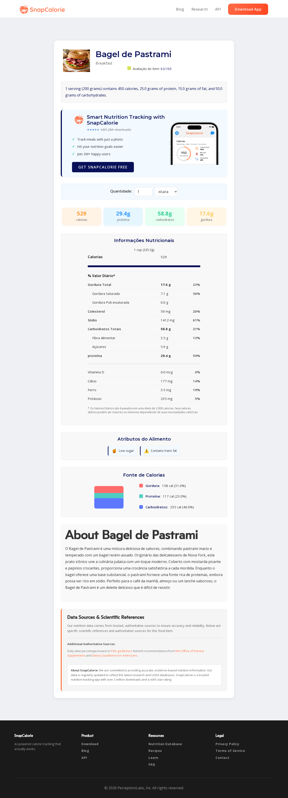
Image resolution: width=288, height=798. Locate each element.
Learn (153, 757)
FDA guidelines (121, 651)
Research (199, 9)
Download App (248, 9)
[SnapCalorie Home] (43, 9)
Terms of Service (230, 751)
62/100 (166, 69)
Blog (180, 9)
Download (89, 744)
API (218, 9)
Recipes (155, 751)
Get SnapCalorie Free (103, 167)
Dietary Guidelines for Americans (114, 655)
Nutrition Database (165, 744)
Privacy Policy (227, 744)
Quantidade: (121, 191)
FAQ (151, 764)
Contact (223, 757)
